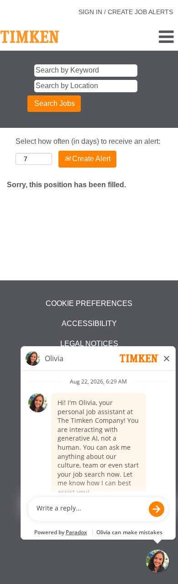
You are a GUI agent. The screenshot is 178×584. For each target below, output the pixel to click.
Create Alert (90, 159)
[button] (148, 37)
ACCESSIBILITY (89, 323)
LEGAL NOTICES (89, 343)
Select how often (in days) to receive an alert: (88, 141)
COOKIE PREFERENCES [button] (89, 303)
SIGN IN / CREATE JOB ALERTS (126, 12)
